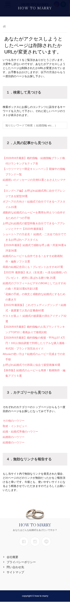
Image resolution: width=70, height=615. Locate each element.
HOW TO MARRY (35, 8)
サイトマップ (15, 572)
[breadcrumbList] (4, 27)
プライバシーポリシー (21, 562)
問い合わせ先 (15, 567)
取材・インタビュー (15, 426)
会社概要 (12, 557)
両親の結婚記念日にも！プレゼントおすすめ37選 (33, 266)
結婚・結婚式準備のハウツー (20, 431)
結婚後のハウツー (13, 442)
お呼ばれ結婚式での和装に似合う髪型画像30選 (31, 364)
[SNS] (23, 541)
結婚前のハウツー (13, 437)
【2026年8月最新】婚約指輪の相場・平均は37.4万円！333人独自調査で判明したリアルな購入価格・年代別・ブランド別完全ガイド (35, 343)
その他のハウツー (13, 420)
